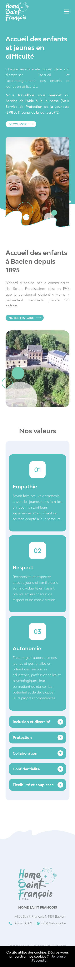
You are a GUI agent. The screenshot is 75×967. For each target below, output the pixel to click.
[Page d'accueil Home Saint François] (17, 12)
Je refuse (59, 956)
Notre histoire (21, 317)
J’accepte (39, 960)
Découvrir (17, 124)
